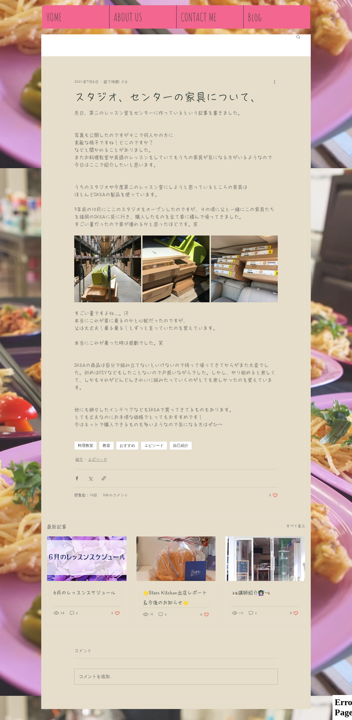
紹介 (79, 459)
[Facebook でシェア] (76, 478)
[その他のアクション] (274, 82)
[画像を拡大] (107, 269)
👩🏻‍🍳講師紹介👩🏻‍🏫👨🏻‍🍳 (251, 592)
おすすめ (127, 445)
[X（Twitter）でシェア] (90, 478)
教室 (106, 445)
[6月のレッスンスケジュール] (87, 558)
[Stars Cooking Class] (265, 558)
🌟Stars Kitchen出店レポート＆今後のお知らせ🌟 (175, 597)
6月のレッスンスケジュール (85, 592)
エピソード (154, 445)
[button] (298, 36)
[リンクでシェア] (103, 478)
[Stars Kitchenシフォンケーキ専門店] (176, 558)
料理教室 (85, 445)
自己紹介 (180, 445)
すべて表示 (295, 526)
